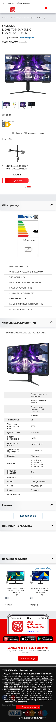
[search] (37, 9)
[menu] (5, 9)
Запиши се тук (28, 658)
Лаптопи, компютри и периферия (24, 18)
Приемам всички (30, 707)
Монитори (42, 18)
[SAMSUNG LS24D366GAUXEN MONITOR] (15, 576)
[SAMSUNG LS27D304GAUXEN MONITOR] (40, 576)
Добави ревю (28, 515)
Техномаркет (27, 37)
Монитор (35, 456)
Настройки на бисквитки (30, 717)
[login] (50, 9)
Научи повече (33, 631)
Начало (6, 18)
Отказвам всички (30, 712)
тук (25, 702)
